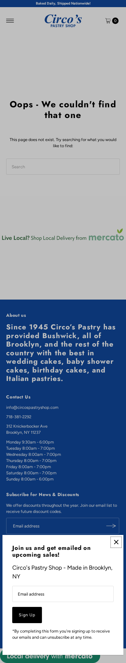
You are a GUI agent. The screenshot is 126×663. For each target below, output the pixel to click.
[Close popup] (116, 542)
